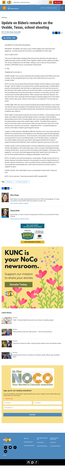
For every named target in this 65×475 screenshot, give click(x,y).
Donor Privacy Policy (42, 446)
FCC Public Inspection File (42, 438)
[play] (4, 8)
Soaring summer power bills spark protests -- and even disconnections (32, 331)
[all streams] (62, 8)
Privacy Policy (40, 442)
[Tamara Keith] (5, 213)
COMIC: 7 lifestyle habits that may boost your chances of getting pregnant (33, 320)
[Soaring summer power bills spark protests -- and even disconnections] (7, 332)
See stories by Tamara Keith (19, 219)
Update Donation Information (54, 438)
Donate (58, 2)
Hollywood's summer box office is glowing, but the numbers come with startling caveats (37, 343)
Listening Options (28, 442)
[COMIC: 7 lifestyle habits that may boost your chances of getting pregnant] (7, 320)
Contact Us (53, 442)
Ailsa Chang (10, 32)
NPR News (4, 17)
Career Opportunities (29, 445)
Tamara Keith (17, 32)
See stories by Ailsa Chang (19, 203)
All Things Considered (22, 181)
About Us (26, 438)
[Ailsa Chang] (5, 197)
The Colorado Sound (55, 446)
